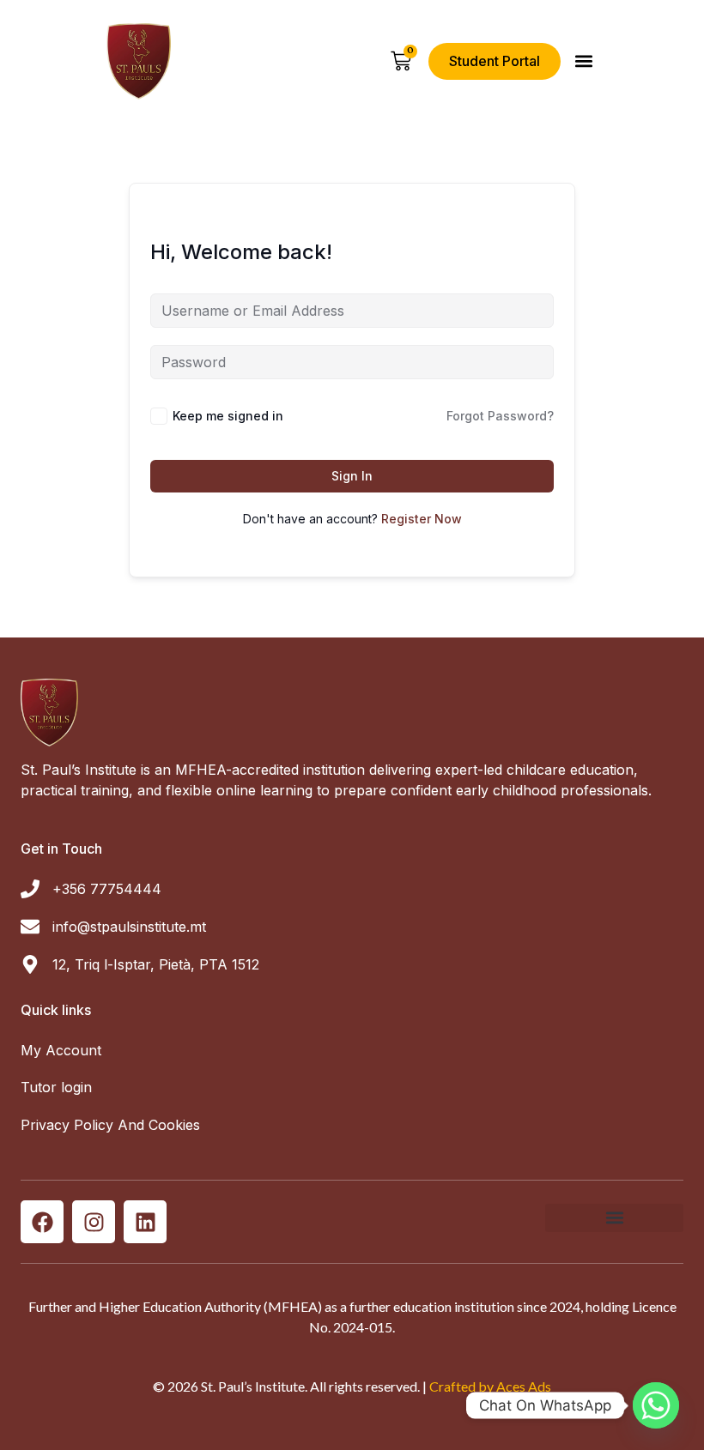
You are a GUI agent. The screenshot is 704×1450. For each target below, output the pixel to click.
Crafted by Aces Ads (490, 1386)
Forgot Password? (500, 415)
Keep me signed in (228, 415)
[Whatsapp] (656, 1405)
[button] (583, 61)
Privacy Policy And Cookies (110, 1124)
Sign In (352, 475)
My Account (61, 1050)
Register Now (421, 518)
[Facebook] (42, 1221)
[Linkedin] (145, 1221)
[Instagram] (93, 1221)
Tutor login (56, 1087)
